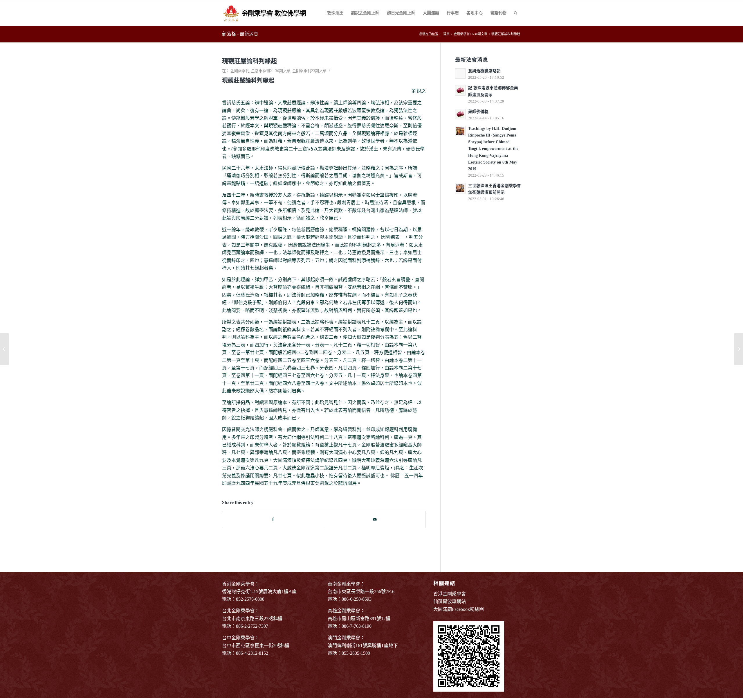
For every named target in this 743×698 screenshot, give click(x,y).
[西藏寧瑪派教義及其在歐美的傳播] (4, 349)
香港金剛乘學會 (449, 593)
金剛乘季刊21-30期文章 (271, 71)
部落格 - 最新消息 (240, 33)
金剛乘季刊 (239, 71)
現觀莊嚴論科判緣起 (249, 61)
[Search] (515, 13)
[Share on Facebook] (273, 519)
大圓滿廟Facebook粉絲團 (458, 609)
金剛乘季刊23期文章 (309, 71)
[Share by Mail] (374, 519)
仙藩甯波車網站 (449, 601)
